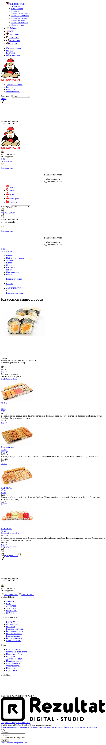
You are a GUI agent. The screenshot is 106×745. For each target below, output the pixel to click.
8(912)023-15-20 (8, 213)
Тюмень (9, 260)
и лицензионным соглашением (83, 727)
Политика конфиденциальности (15, 727)
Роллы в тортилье (19, 18)
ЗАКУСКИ (11, 608)
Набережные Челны (15, 258)
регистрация (6, 161)
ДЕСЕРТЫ (11, 606)
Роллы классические (20, 13)
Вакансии (10, 656)
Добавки (10, 601)
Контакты (10, 53)
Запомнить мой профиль (15, 738)
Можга (9, 270)
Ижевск (9, 256)
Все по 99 (15, 6)
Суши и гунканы (18, 25)
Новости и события (14, 654)
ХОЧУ (4, 372)
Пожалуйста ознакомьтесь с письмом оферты (50, 727)
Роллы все (15, 11)
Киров (9, 263)
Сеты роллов (17, 9)
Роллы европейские (20, 16)
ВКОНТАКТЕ (11, 594)
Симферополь (12, 272)
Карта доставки (13, 649)
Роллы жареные (18, 20)
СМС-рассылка (13, 663)
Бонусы (9, 50)
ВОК (8, 604)
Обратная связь (13, 55)
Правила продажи (14, 661)
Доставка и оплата (14, 48)
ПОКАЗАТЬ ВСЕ (9, 379)
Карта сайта (11, 670)
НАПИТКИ (11, 611)
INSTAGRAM (27, 594)
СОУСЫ (10, 613)
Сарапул (10, 265)
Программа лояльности (16, 652)
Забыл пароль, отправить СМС (14, 743)
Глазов (9, 274)
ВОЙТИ (4, 159)
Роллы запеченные (19, 23)
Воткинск (10, 267)
